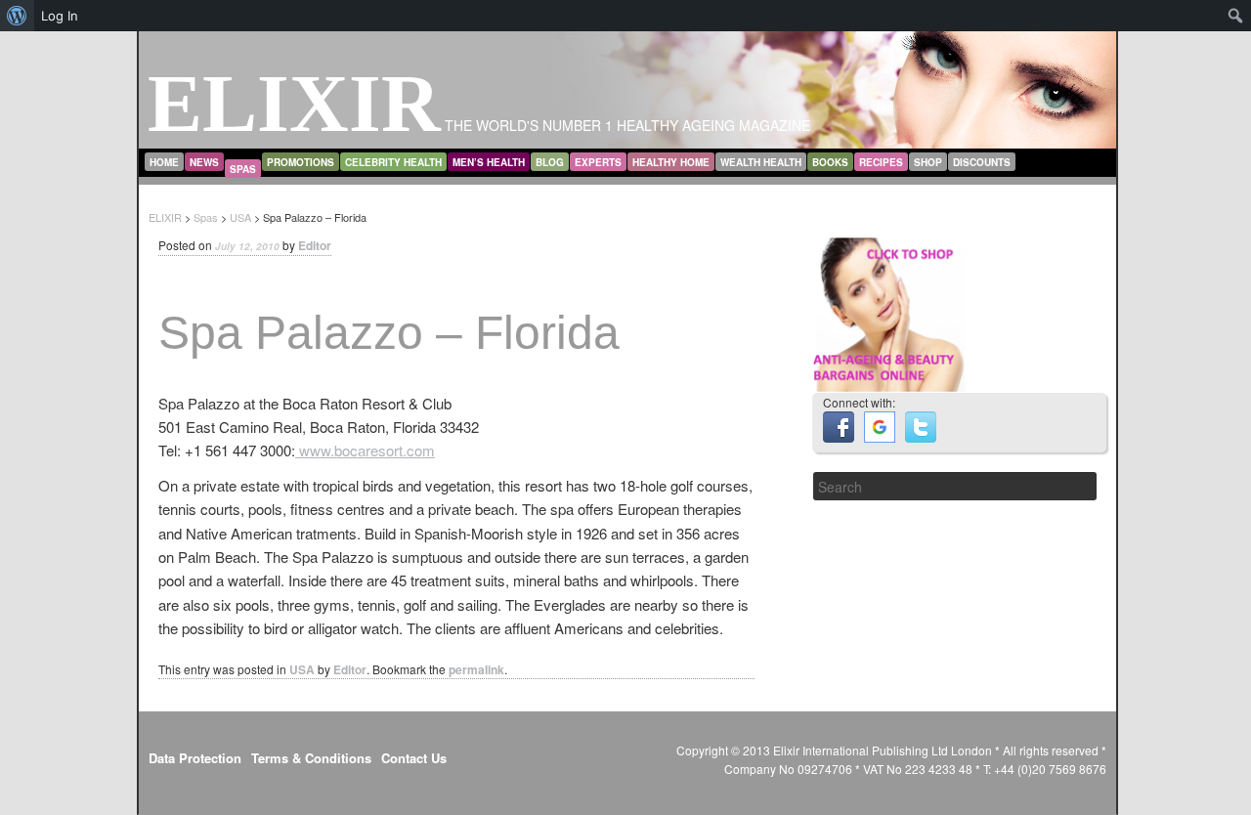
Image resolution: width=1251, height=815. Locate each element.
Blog (550, 162)
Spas (243, 169)
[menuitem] (17, 15)
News (204, 162)
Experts (598, 162)
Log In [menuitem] (59, 15)
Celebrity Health (393, 162)
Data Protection (195, 758)
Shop (928, 162)
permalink (476, 669)
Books (830, 162)
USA (302, 669)
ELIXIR (294, 103)
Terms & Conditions (311, 758)
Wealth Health (760, 162)
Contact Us (414, 758)
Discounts (982, 162)
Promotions (300, 162)
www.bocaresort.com (365, 450)
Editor (314, 245)
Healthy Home (671, 162)
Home (164, 162)
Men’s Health (489, 162)
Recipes (881, 162)
